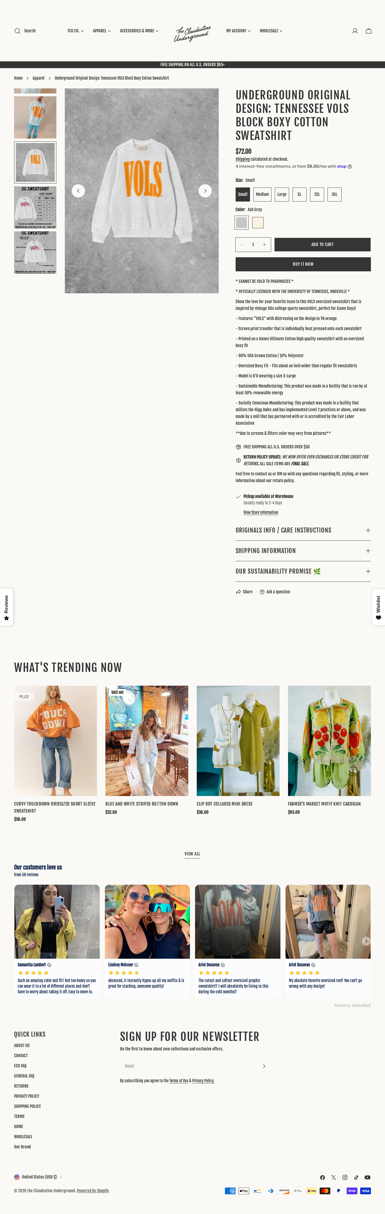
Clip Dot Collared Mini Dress (225, 804)
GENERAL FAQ (24, 1076)
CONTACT (21, 1055)
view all (192, 854)
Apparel (39, 78)
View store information (261, 512)
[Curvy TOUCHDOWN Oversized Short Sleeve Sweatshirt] (55, 741)
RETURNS (21, 1086)
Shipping (243, 159)
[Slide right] (205, 191)
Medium (262, 194)
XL (299, 194)
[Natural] (258, 223)
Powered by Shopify (93, 1190)
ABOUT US (22, 1045)
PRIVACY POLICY (26, 1096)
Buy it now (303, 264)
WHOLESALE (23, 1136)
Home (18, 78)
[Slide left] (78, 191)
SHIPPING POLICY (27, 1106)
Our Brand (22, 1147)
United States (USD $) (39, 1177)
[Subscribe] (264, 1066)
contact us (263, 474)
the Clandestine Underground (51, 1190)
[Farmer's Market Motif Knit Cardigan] (329, 741)
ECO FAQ (20, 1065)
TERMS (19, 1116)
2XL (317, 194)
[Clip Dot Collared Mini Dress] (238, 741)
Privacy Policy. (203, 1080)
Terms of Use (178, 1080)
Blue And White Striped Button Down (141, 804)
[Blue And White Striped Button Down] (146, 741)
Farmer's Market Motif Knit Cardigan (324, 804)
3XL (334, 194)
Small (242, 194)
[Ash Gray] (241, 223)
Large (282, 194)
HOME (18, 1126)
